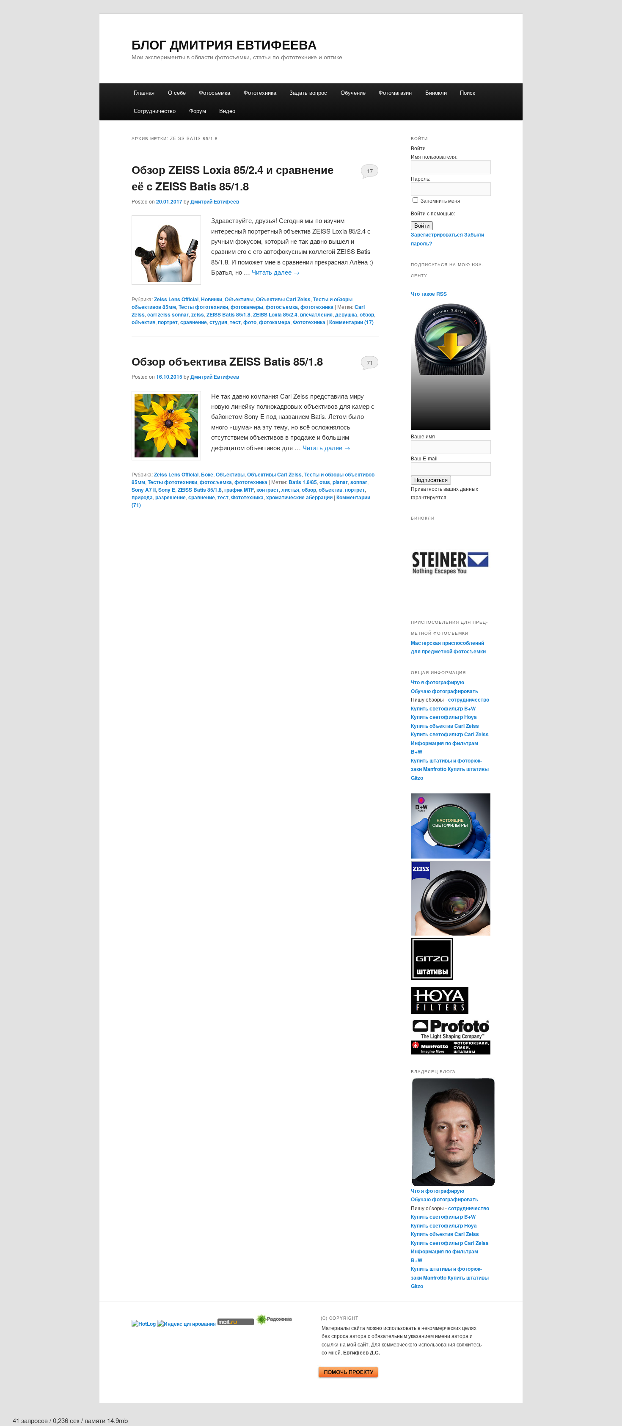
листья (290, 489)
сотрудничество (468, 699)
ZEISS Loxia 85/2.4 (275, 314)
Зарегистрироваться (437, 234)
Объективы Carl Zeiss (283, 299)
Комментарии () (351, 322)
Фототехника (260, 92)
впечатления (316, 314)
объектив (143, 322)
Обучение (353, 92)
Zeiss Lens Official (176, 299)
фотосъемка (282, 307)
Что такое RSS (429, 293)
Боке (207, 474)
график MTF (239, 489)
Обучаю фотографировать (444, 691)
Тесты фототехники (203, 307)
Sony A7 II (144, 489)
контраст (267, 489)
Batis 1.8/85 (303, 482)
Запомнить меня (440, 200)
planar (340, 482)
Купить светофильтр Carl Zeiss (450, 734)
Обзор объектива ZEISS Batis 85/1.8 (227, 361)
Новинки (211, 299)
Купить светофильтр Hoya (444, 717)
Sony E (166, 489)
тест (235, 322)
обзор (367, 314)
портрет (168, 322)
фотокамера (274, 322)
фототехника (316, 307)
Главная (144, 92)
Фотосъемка (214, 92)
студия (218, 322)
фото (249, 322)
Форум (197, 111)
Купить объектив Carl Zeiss (445, 726)
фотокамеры (247, 307)
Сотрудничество (155, 111)
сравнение (193, 322)
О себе (177, 92)
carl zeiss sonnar (168, 314)
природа (142, 497)
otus (324, 482)
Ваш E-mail (424, 458)
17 (370, 171)
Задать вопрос (308, 92)
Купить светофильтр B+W (443, 708)
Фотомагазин (395, 92)
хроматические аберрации (299, 497)
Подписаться (431, 480)
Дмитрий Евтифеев (214, 201)
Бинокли (436, 92)
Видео (227, 111)
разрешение (170, 497)
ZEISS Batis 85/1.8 (228, 314)
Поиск (467, 92)
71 (370, 362)
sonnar (358, 482)
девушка (346, 314)
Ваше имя (423, 436)
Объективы (239, 299)
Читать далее (276, 271)
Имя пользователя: (434, 156)
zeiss (197, 314)
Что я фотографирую (437, 682)
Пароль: (420, 178)
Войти (421, 226)
